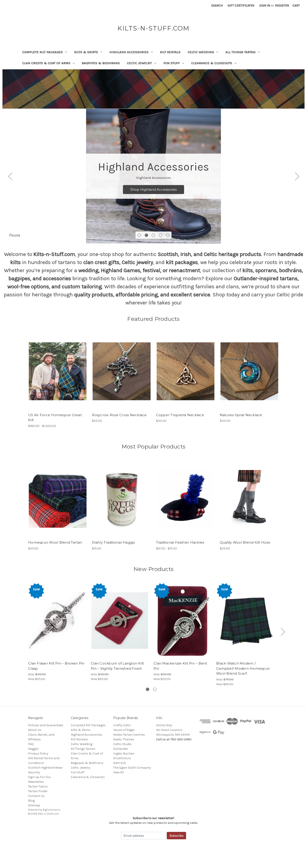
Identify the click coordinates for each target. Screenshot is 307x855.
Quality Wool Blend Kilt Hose (245, 542)
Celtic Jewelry (139, 63)
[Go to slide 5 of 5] (167, 235)
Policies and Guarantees (45, 725)
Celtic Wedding (201, 52)
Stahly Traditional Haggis (113, 542)
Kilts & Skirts (86, 52)
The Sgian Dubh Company (132, 768)
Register (282, 5)
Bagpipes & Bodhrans (101, 63)
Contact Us (36, 796)
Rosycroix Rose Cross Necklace (119, 415)
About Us (34, 730)
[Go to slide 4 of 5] (160, 235)
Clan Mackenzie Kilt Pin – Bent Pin (180, 666)
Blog (31, 801)
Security (34, 772)
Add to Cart (185, 375)
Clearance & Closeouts (211, 63)
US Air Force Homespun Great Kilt (55, 417)
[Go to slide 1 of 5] (139, 235)
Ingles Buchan (123, 753)
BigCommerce (51, 809)
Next (296, 176)
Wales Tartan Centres (129, 735)
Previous (10, 176)
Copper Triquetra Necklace (180, 415)
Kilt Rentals (170, 52)
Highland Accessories (129, 52)
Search (217, 5)
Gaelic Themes (123, 739)
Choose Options (58, 375)
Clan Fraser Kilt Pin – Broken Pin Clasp (56, 666)
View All (118, 772)
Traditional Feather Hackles (180, 542)
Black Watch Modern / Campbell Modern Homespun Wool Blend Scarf (243, 668)
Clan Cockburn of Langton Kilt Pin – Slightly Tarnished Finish (117, 666)
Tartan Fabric (38, 786)
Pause (14, 235)
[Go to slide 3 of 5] (153, 235)
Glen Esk (119, 763)
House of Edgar (124, 730)
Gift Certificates (241, 5)
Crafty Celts (122, 725)
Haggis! (33, 749)
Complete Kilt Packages (42, 52)
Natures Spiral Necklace (241, 415)
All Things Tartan (240, 52)
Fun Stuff (171, 63)
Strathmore (122, 758)
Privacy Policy (38, 753)
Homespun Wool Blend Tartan (55, 542)
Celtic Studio (122, 744)
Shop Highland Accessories (153, 189)
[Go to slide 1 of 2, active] (147, 689)
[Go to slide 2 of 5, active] (146, 235)
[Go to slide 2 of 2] (154, 689)
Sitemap (34, 805)
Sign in (264, 5)
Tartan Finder (38, 791)
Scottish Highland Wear (45, 768)
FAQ (31, 744)
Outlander (120, 749)
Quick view (54, 367)
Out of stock (122, 375)
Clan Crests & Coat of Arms (46, 63)
